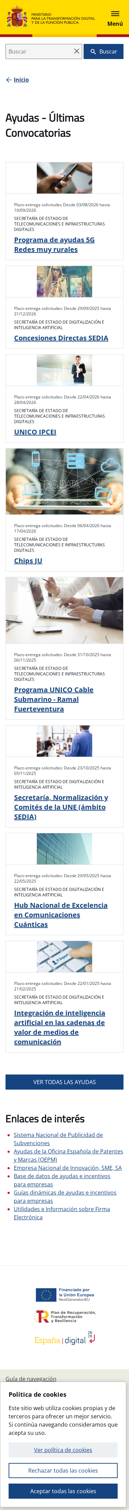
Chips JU (28, 560)
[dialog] (63, 1444)
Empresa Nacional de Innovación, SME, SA (68, 1168)
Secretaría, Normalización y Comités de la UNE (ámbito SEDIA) (61, 807)
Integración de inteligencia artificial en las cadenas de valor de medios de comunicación (59, 1027)
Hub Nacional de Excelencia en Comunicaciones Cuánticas (61, 915)
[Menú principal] (115, 17)
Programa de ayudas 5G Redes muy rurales (54, 244)
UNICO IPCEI (35, 432)
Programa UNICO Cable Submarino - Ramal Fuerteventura (54, 699)
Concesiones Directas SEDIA (61, 337)
